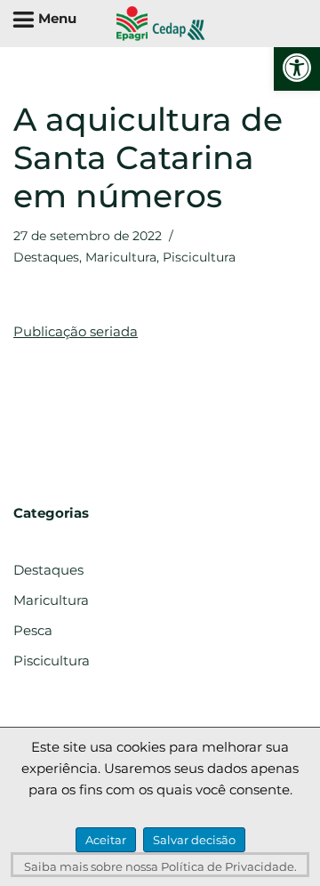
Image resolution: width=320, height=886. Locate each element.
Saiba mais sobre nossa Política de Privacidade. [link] (160, 866)
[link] (297, 67)
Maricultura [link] (120, 257)
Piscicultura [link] (199, 257)
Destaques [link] (46, 257)
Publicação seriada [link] (75, 331)
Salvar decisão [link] (194, 840)
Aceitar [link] (105, 840)
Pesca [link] (32, 630)
